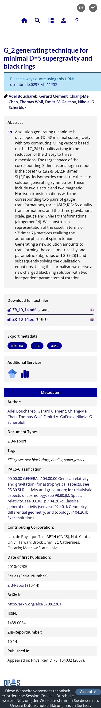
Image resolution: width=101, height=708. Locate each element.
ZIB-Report (17, 585)
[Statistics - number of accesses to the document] (25, 372)
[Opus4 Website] (12, 684)
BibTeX (17, 345)
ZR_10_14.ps (23, 319)
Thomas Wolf (31, 101)
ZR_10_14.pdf (24, 309)
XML (54, 345)
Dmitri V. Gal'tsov (60, 101)
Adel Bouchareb (23, 96)
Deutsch (81, 8)
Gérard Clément (53, 96)
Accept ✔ (88, 691)
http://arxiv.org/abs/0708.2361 (34, 604)
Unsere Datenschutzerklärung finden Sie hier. (50, 705)
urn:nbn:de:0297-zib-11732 (33, 84)
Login (93, 8)
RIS (37, 345)
